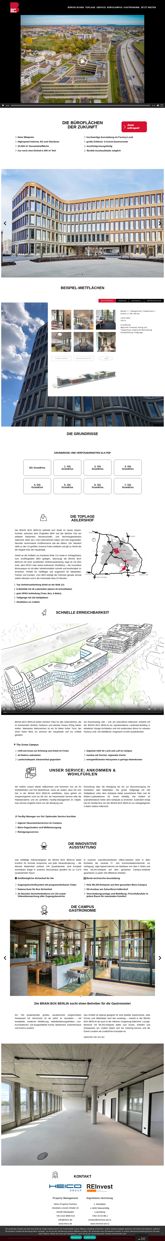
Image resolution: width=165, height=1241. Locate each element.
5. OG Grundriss (67, 486)
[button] (82, 61)
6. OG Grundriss (97, 486)
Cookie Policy (89, 1237)
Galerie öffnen (61, 358)
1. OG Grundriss (67, 467)
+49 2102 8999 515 (65, 1216)
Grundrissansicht (83, 358)
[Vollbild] (162, 105)
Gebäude (122, 300)
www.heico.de (65, 1224)
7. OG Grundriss (128, 486)
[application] (82, 61)
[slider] (80, 105)
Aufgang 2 (136, 300)
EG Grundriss (37, 467)
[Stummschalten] (158, 105)
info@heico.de (65, 1220)
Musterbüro (107, 300)
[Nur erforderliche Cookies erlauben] (162, 1233)
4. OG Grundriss (37, 486)
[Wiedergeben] (3, 105)
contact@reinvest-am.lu (99, 1220)
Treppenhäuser (154, 300)
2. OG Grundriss (97, 467)
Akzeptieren (76, 1237)
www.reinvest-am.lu (99, 1224)
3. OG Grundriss (128, 467)
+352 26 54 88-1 (100, 1216)
